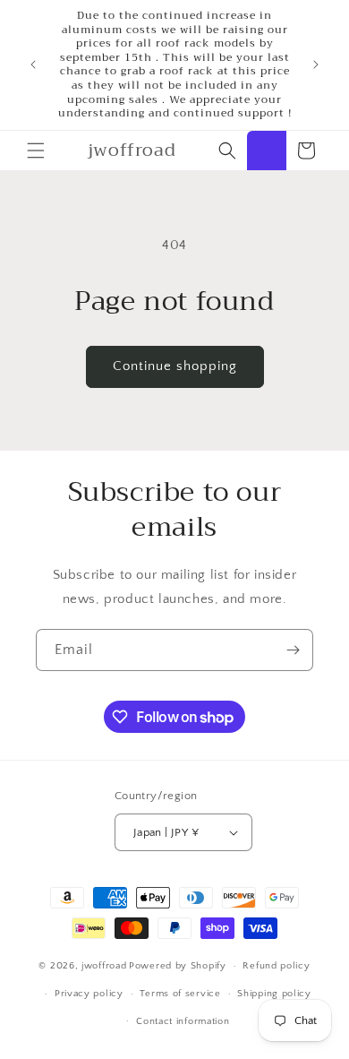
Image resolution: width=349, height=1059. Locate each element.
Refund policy (276, 965)
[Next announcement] (316, 64)
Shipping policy (274, 993)
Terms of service (180, 993)
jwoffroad (103, 965)
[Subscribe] (292, 650)
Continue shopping (175, 366)
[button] (35, 150)
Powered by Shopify (177, 965)
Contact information (182, 1021)
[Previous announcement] (33, 64)
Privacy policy (89, 993)
